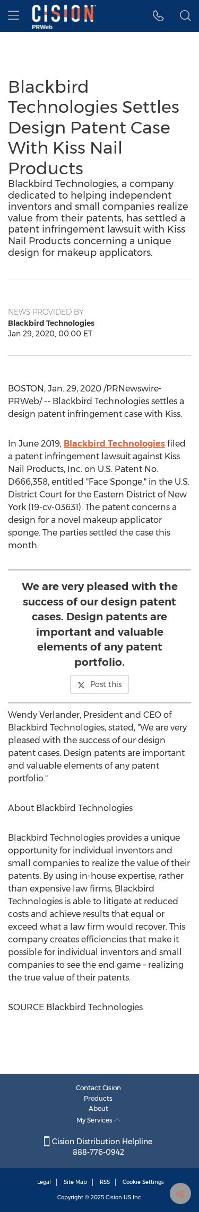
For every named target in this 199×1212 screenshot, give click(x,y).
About (98, 1108)
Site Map (75, 1182)
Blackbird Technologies (114, 444)
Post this (106, 684)
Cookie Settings (143, 1182)
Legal (44, 1182)
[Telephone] (158, 16)
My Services (95, 1120)
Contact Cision (98, 1088)
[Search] (185, 16)
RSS (105, 1182)
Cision (114, 1197)
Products (98, 1098)
